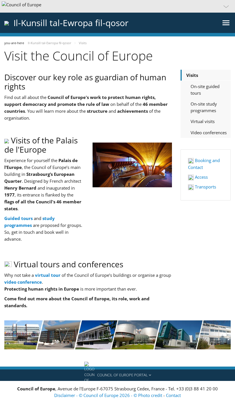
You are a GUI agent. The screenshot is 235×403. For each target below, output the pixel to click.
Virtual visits (203, 121)
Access (201, 177)
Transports (205, 187)
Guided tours (18, 218)
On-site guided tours (205, 89)
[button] (117, 6)
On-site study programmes (204, 107)
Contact (173, 395)
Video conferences (209, 132)
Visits (192, 75)
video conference (23, 282)
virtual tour (47, 275)
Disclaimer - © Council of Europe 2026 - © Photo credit (108, 395)
